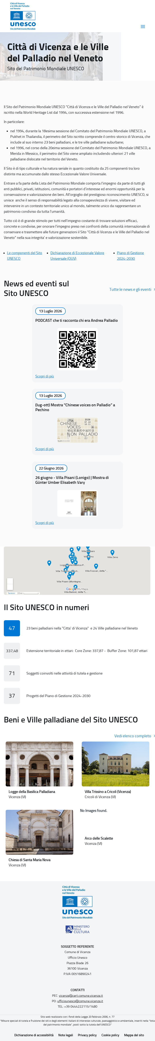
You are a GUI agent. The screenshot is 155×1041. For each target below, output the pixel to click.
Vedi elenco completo (132, 736)
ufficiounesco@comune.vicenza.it (80, 1001)
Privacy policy (87, 1035)
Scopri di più (44, 376)
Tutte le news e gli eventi (130, 289)
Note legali (65, 1035)
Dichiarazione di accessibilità (33, 1035)
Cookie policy (110, 1035)
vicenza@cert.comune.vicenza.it (81, 996)
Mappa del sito (134, 1035)
